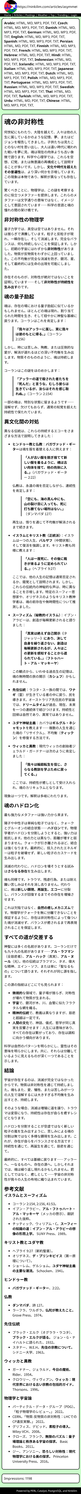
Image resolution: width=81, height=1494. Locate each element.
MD (30, 23)
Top (52, 15)
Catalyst (42, 1491)
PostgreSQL (54, 1491)
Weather (43, 15)
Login (74, 15)
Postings (30, 15)
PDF (46, 23)
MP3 (37, 23)
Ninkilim (72, 1491)
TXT (53, 23)
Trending (62, 15)
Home (7, 15)
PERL (33, 1491)
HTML (21, 23)
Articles (18, 15)
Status (7, 18)
